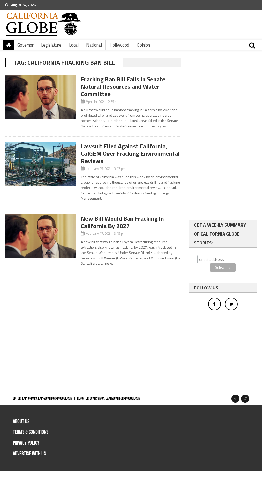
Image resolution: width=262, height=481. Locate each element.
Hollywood (119, 45)
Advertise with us (29, 453)
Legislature (51, 45)
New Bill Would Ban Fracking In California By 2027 (122, 222)
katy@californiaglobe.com (55, 398)
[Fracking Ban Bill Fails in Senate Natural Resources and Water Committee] (40, 97)
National (94, 45)
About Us (21, 421)
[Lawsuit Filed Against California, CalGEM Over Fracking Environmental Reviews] (40, 164)
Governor (25, 45)
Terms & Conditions (30, 432)
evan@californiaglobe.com (123, 398)
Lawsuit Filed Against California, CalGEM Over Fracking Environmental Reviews (130, 153)
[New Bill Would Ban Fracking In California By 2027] (40, 236)
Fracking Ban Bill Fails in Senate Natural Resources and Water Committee (123, 86)
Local (74, 45)
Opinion (143, 45)
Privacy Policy (26, 443)
